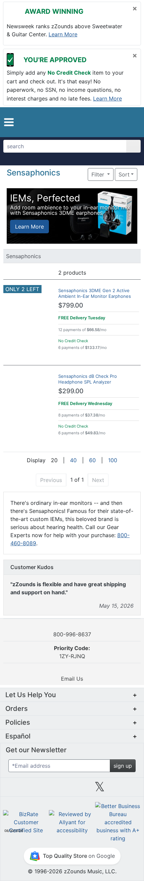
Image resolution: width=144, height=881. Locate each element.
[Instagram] (72, 789)
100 (112, 460)
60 (92, 460)
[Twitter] (99, 789)
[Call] (129, 122)
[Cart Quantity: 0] (102, 122)
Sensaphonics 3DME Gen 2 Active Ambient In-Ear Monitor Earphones (94, 293)
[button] (8, 122)
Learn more (63, 34)
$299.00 (70, 391)
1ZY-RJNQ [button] (72, 652)
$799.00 (70, 305)
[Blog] (17, 789)
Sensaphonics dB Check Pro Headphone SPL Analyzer (87, 379)
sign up (123, 765)
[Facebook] (44, 789)
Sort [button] (124, 174)
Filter (98, 174)
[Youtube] (127, 789)
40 (73, 460)
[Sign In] (117, 121)
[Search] (133, 146)
